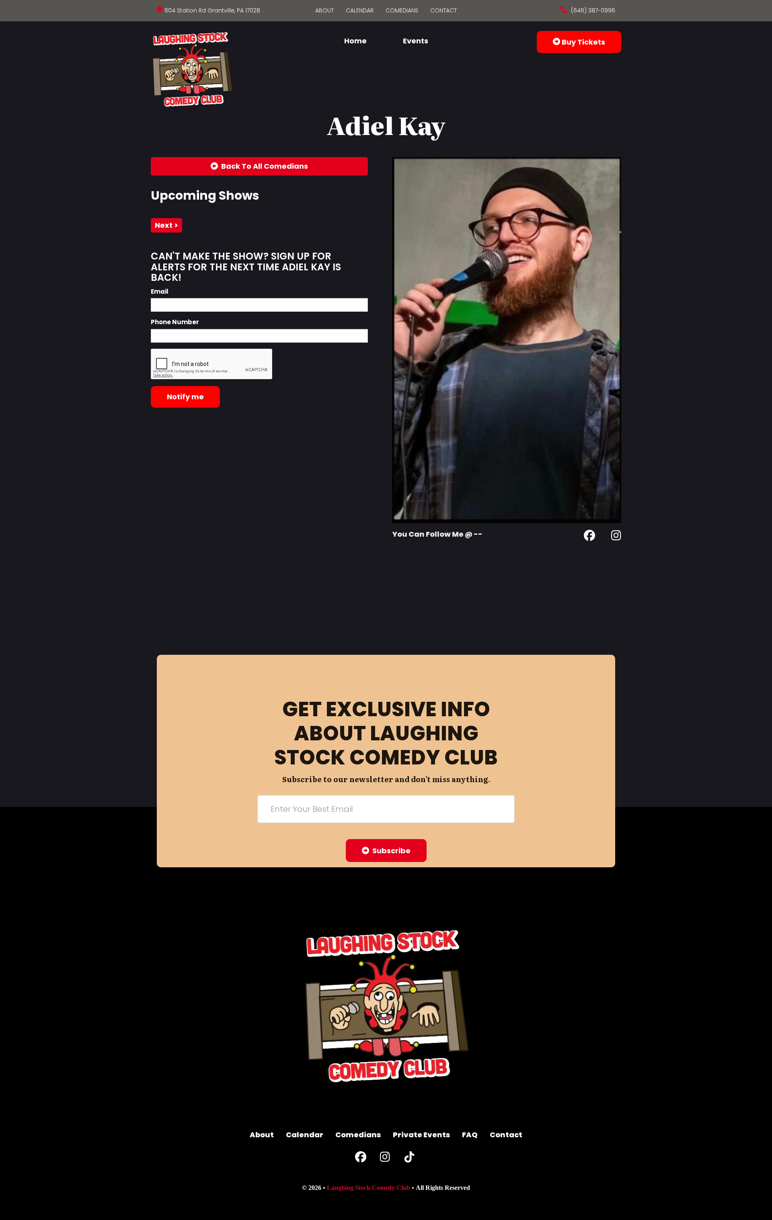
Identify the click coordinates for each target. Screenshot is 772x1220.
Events (415, 41)
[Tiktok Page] (409, 1159)
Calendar (360, 10)
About (324, 10)
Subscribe (390, 851)
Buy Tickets (582, 42)
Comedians (402, 10)
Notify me (185, 397)
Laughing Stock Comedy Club (368, 1187)
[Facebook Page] (589, 537)
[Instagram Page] (616, 537)
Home (355, 41)
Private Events (421, 1135)
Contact (443, 10)
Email (159, 291)
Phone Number (175, 322)
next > (166, 225)
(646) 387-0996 (592, 10)
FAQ (470, 1135)
